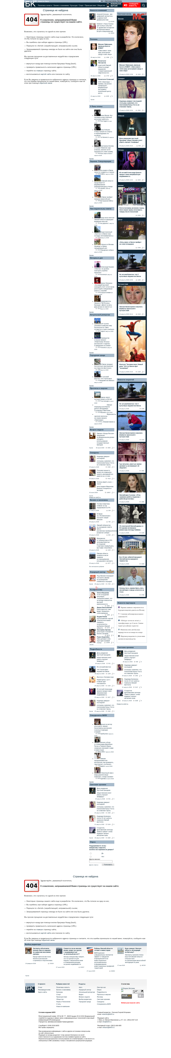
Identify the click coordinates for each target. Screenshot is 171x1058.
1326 (109, 685)
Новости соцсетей (126, 380)
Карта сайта (42, 992)
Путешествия (123, 284)
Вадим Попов (102, 617)
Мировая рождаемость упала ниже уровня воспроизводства (131, 637)
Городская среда (97, 355)
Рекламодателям (44, 990)
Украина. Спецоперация (100, 161)
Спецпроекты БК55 (98, 715)
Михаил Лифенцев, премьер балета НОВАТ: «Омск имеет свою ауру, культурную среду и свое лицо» (131, 68)
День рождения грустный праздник (103, 654)
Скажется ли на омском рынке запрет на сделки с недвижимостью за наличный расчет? (72, 951)
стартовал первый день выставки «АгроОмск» (105, 547)
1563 (139, 110)
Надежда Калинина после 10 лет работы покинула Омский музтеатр (104, 819)
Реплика (93, 39)
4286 (136, 700)
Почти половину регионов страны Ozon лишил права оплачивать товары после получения (131, 210)
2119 (139, 314)
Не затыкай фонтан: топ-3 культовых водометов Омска (130, 275)
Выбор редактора (33, 944)
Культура (73, 5)
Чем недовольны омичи (100, 209)
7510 (109, 478)
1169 (139, 280)
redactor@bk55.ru (108, 1014)
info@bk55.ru (107, 1022)
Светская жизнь (125, 14)
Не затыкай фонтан (104, 667)
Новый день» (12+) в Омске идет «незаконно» (103, 681)
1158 (109, 673)
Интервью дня (96, 258)
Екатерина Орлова (104, 630)
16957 (109, 492)
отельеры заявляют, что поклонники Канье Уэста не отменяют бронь (105, 463)
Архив (92, 99)
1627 (109, 697)
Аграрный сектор (97, 572)
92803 (113, 971)
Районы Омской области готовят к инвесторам (103, 949)
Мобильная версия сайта (130, 1003)
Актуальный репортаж (100, 315)
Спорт (81, 5)
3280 (108, 615)
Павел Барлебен (103, 637)
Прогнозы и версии (98, 388)
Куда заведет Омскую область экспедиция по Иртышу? (133, 950)
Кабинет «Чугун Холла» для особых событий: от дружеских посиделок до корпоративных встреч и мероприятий (105, 27)
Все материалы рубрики (96, 566)
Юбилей (121, 116)
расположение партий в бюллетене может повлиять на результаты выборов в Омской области (105, 623)
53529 (52, 963)
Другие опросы (93, 865)
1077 (109, 563)
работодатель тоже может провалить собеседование (104, 611)
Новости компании (63, 1006)
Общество (101, 5)
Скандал (121, 78)
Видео (81, 994)
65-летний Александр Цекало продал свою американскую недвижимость (104, 692)
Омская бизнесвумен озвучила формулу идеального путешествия (130, 308)
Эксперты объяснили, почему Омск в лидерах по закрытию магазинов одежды (42, 951)
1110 (139, 74)
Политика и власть (45, 5)
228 (109, 510)
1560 (109, 467)
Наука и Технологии (63, 1002)
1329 (139, 371)
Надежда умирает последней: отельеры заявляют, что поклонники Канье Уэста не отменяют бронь (130, 104)
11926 (108, 642)
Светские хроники (98, 785)
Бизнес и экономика (61, 5)
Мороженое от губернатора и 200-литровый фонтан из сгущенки (105, 541)
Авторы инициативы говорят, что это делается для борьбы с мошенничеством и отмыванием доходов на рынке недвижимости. (74, 960)
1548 (139, 247)
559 (139, 145)
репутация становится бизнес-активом (105, 633)
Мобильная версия (116, 5)
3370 (108, 627)
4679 (108, 635)
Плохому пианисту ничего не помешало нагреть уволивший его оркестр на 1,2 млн (105, 473)
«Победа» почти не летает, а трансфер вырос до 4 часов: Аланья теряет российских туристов (130, 623)
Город (120, 252)
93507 (82, 967)
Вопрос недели (97, 430)
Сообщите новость (133, 5)
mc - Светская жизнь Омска (111, 1)
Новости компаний (98, 10)
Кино (120, 318)
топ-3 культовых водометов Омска (103, 670)
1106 (109, 550)
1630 (139, 180)
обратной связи (45, 83)
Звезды (121, 150)
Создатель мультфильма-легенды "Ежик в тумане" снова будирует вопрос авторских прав (105, 831)
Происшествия (90, 5)
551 (109, 663)
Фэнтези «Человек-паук (105, 677)
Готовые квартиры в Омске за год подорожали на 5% (103, 506)
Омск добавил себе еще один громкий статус (104, 641)
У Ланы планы (96, 106)
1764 (109, 584)
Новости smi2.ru (95, 497)
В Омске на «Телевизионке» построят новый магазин (104, 516)
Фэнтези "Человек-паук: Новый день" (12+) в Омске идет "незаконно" (131, 366)
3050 (109, 447)
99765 (144, 965)
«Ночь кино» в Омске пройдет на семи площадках (130, 243)
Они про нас (101, 987)
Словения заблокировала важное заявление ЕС (130, 615)
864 (109, 535)
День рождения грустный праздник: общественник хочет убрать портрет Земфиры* (130, 140)
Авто (80, 987)
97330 (112, 21)
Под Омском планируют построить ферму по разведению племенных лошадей (105, 578)
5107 (136, 687)
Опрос (99, 990)
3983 (108, 606)
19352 (112, 33)
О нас (40, 987)
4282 (109, 838)
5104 (109, 824)
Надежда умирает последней (103, 457)
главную (39, 71)
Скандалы (94, 453)
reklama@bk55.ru (108, 1027)
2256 (139, 215)
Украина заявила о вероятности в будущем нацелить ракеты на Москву (131, 609)
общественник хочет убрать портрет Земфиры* (104, 659)
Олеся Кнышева (103, 593)
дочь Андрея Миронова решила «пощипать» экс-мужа (105, 488)
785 (109, 521)
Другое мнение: (94, 859)
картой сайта (46, 74)
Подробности (96, 649)
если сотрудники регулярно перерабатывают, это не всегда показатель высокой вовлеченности (104, 599)
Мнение (121, 19)
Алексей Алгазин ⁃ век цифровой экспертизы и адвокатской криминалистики (105, 17)
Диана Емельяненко (104, 607)
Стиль (58, 1004)
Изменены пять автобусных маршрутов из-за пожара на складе (130, 631)
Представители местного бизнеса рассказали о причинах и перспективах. (43, 958)
